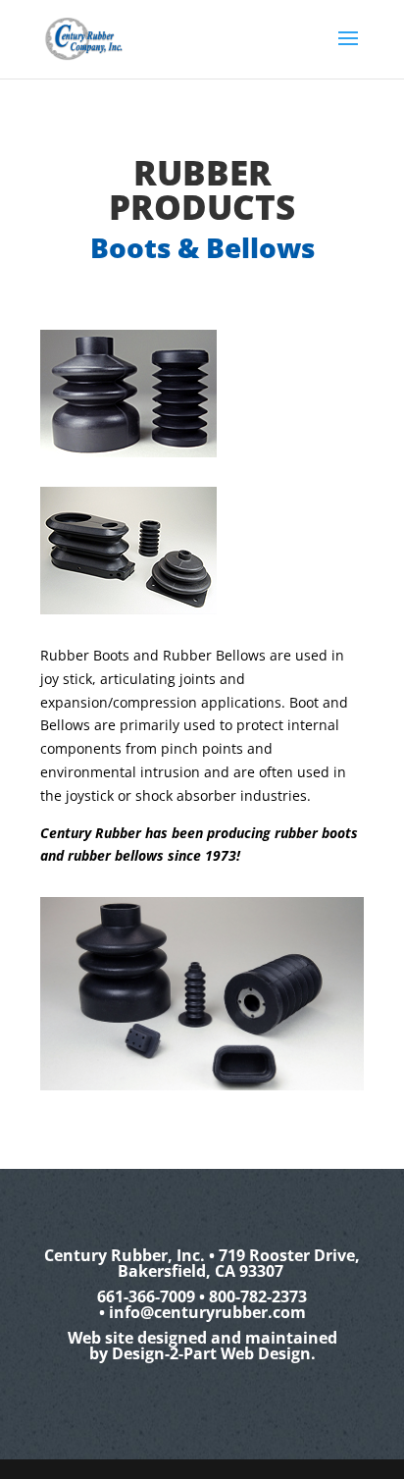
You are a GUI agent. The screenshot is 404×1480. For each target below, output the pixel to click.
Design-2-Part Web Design (211, 1353)
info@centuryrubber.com (207, 1312)
